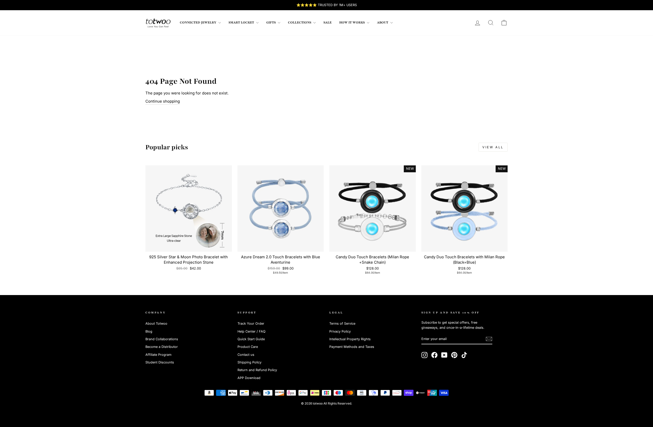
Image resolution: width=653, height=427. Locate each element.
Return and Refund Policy (257, 370)
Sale (327, 22)
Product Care (247, 347)
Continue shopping (162, 101)
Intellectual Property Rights (350, 339)
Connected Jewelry (198, 22)
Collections (300, 22)
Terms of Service (342, 323)
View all (493, 147)
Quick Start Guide (251, 339)
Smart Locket (242, 22)
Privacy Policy (340, 331)
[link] (158, 23)
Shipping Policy (249, 362)
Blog (148, 331)
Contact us (245, 355)
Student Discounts (159, 362)
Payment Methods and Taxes (351, 347)
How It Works (352, 22)
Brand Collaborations (161, 339)
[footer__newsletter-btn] (489, 339)
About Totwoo (156, 323)
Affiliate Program (158, 355)
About (383, 22)
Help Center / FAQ (251, 331)
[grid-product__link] (188, 208)
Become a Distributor (161, 347)
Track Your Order (250, 323)
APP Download (248, 378)
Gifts (271, 22)
